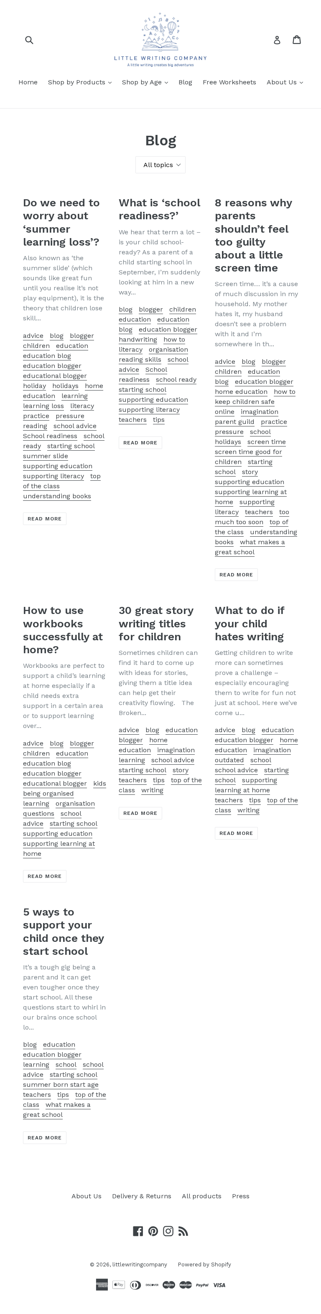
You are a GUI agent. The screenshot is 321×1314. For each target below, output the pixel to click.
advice (33, 336)
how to (174, 339)
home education (241, 392)
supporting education (57, 466)
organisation (168, 349)
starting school (71, 446)
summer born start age (61, 1084)
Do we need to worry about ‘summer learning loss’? (61, 222)
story (250, 472)
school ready (176, 379)
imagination (259, 412)
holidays (65, 386)
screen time (266, 442)
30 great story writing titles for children (156, 623)
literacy (82, 406)
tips (159, 420)
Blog (185, 82)
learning (74, 396)
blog (57, 336)
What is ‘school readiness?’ (159, 209)
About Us (287, 82)
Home (28, 82)
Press (241, 1196)
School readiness (50, 436)
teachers (133, 420)
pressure (70, 416)
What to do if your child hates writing (249, 623)
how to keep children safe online (255, 402)
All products (202, 1196)
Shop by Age (147, 82)
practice (36, 416)
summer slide (45, 456)
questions (38, 813)
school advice (75, 426)
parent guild (235, 422)
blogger (82, 336)
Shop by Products (82, 82)
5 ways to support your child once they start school (63, 931)
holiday (34, 386)
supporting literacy (53, 476)
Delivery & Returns (141, 1196)
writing (152, 790)
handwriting (138, 339)
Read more (45, 519)
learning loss (43, 406)
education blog (47, 356)
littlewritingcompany (139, 1264)
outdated (229, 760)
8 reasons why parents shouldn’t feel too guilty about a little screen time (253, 235)
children (36, 346)
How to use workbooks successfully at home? (63, 630)
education (72, 346)
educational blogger (55, 376)
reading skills (140, 359)
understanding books (57, 496)
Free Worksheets (229, 82)
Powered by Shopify (204, 1264)
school (260, 760)
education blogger (52, 366)
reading (35, 426)
